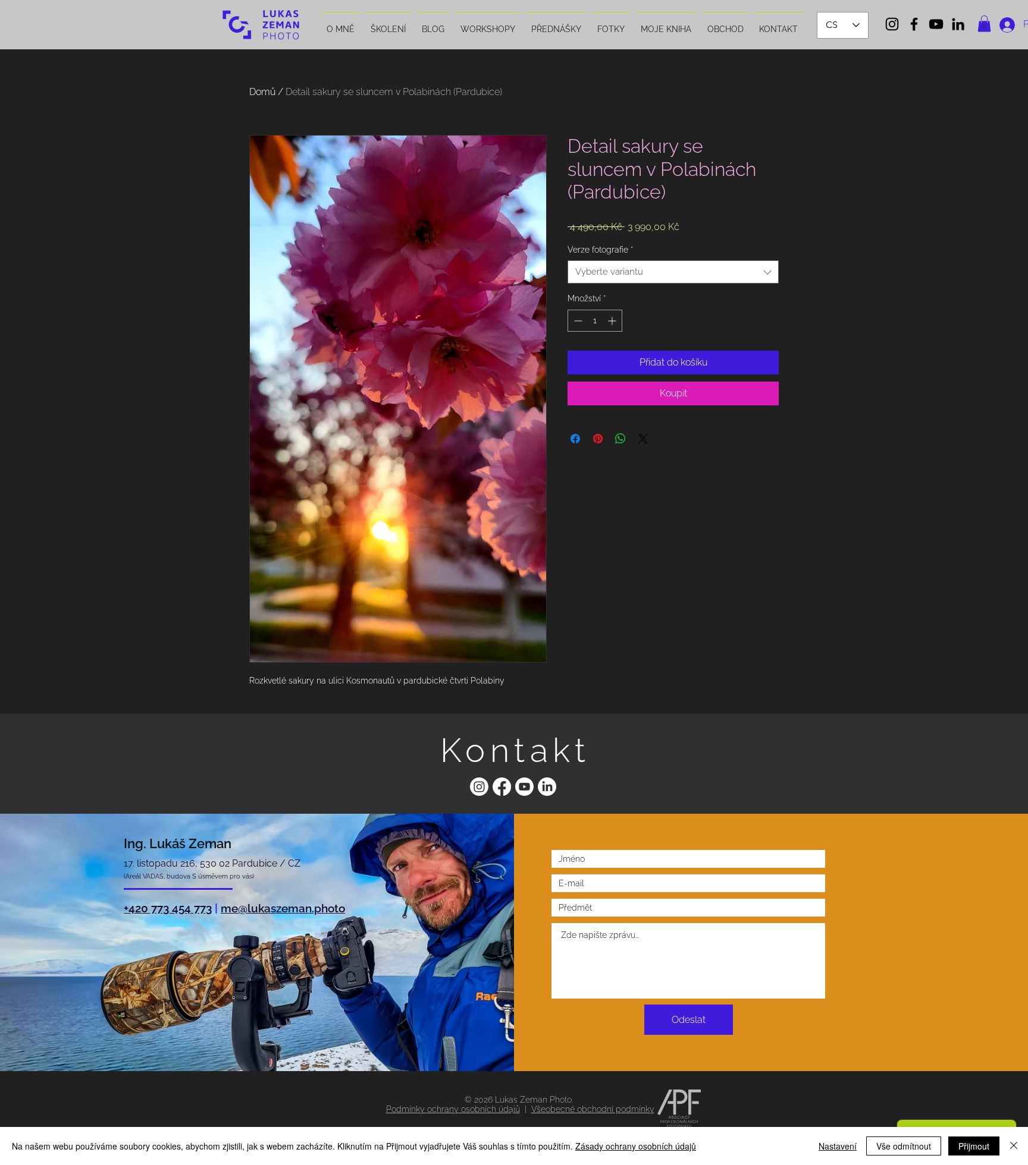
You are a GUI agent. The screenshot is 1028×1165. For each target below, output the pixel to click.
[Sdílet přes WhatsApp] (620, 439)
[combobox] (673, 272)
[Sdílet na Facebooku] (575, 439)
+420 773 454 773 (168, 908)
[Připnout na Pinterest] (598, 439)
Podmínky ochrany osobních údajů (453, 1109)
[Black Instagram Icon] (892, 24)
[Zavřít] (1014, 1145)
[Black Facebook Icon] (914, 24)
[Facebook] (502, 786)
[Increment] (613, 320)
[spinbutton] (595, 320)
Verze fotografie (600, 249)
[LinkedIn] (547, 786)
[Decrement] (576, 320)
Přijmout (973, 1146)
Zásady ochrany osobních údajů (635, 1146)
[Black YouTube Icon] (936, 24)
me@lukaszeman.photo (283, 908)
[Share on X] (643, 439)
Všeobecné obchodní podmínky (592, 1109)
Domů (262, 91)
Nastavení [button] (838, 1146)
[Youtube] (524, 786)
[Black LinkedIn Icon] (958, 24)
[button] (984, 23)
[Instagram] (479, 786)
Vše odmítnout (903, 1146)
